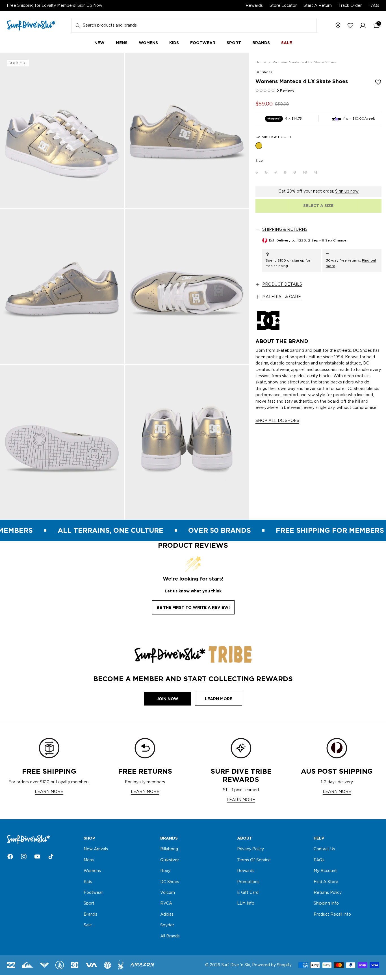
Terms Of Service (254, 860)
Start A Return (317, 6)
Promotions (248, 882)
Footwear (93, 893)
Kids (88, 882)
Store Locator (283, 6)
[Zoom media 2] (187, 130)
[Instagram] (23, 856)
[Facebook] (10, 856)
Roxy (165, 871)
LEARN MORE (49, 792)
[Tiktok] (50, 856)
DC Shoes (263, 72)
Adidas (167, 914)
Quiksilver (169, 860)
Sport (89, 904)
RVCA (166, 904)
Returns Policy (328, 893)
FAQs (373, 6)
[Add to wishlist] (378, 82)
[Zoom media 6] (187, 442)
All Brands (170, 936)
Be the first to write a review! (193, 607)
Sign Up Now (89, 6)
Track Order (350, 6)
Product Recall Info (332, 914)
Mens (89, 860)
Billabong (169, 849)
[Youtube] (37, 856)
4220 (301, 240)
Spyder (167, 925)
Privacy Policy (250, 849)
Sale (88, 925)
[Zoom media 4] (187, 286)
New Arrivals (96, 849)
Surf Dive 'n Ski (235, 965)
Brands (90, 914)
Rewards (254, 6)
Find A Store (326, 882)
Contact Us (324, 849)
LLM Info (245, 904)
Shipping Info (326, 904)
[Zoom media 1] (62, 130)
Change (339, 240)
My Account (325, 871)
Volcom (167, 893)
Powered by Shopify (272, 965)
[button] (363, 26)
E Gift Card (248, 893)
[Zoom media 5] (62, 442)
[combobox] (194, 25)
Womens (92, 871)
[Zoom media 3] (62, 286)
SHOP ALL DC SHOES (277, 421)
